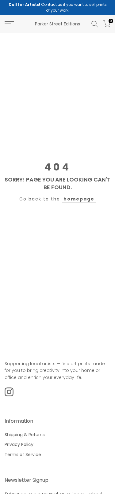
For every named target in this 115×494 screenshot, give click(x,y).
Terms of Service (23, 454)
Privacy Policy (19, 444)
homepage (78, 199)
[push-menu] (9, 24)
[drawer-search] (94, 24)
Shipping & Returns (25, 435)
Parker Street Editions (57, 24)
